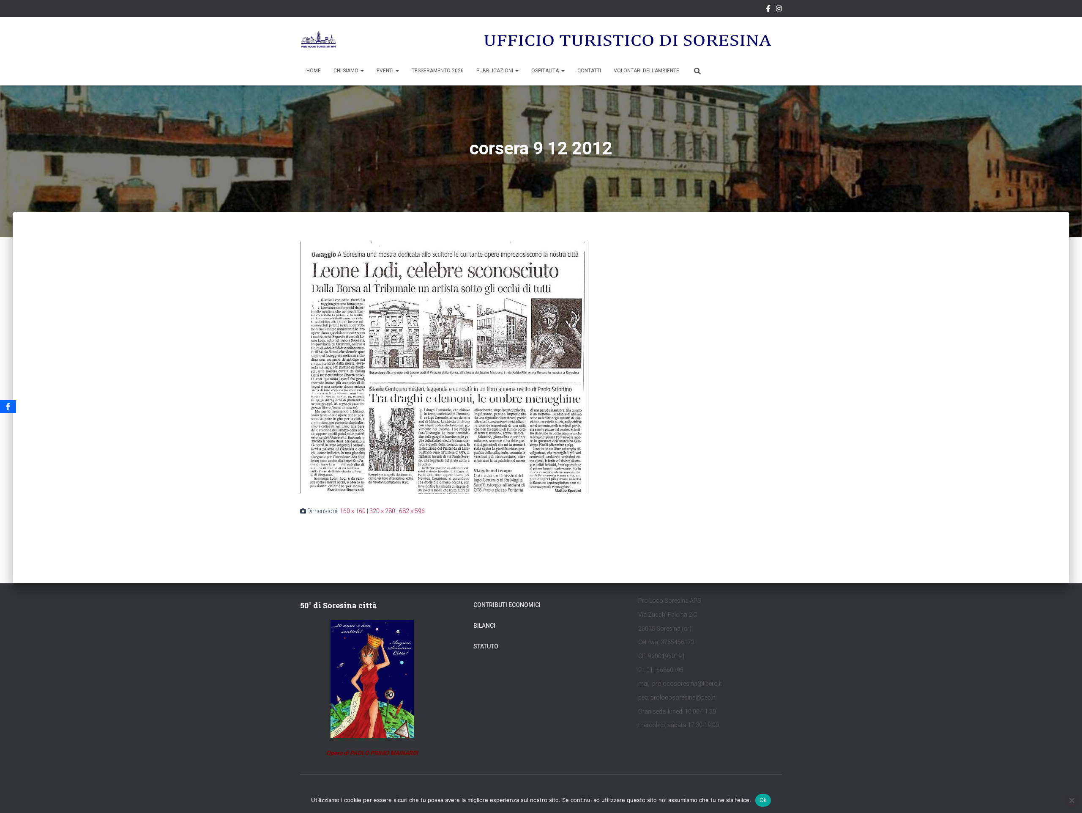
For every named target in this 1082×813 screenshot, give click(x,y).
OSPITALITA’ (545, 71)
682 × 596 (412, 511)
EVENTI (386, 71)
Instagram (779, 9)
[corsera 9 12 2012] (444, 367)
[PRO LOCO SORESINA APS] (319, 40)
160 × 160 (353, 511)
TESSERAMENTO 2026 (438, 71)
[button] (362, 71)
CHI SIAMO (346, 71)
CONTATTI (589, 71)
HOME (313, 71)
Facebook (768, 9)
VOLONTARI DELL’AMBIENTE (646, 71)
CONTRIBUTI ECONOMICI (507, 605)
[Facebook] (8, 406)
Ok (763, 800)
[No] (1071, 800)
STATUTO (485, 646)
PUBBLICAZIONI (495, 71)
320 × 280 (382, 511)
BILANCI (484, 625)
